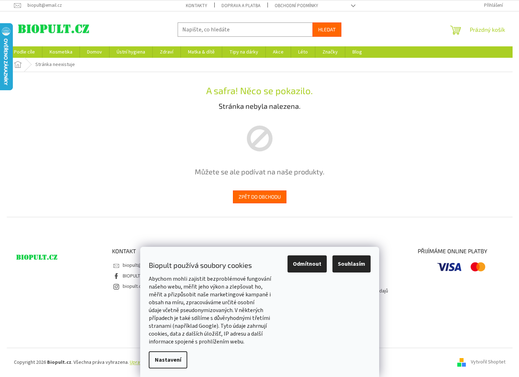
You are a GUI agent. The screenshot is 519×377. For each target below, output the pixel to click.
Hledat (327, 29)
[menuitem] (24, 52)
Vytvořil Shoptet (488, 362)
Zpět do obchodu (260, 197)
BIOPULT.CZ (135, 276)
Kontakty (196, 5)
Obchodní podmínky (296, 5)
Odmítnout (307, 264)
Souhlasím (351, 264)
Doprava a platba (241, 5)
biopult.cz (133, 286)
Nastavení (168, 360)
